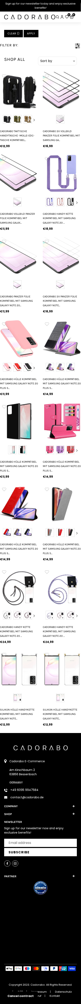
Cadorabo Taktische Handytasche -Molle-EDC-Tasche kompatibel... (17, 136)
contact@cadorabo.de (27, 797)
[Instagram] (15, 863)
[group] (19, 91)
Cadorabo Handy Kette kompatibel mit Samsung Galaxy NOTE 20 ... (59, 218)
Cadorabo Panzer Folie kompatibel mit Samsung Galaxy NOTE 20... (16, 301)
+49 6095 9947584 (24, 790)
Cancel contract (20, 996)
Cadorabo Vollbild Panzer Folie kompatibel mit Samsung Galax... (17, 218)
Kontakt (55, 996)
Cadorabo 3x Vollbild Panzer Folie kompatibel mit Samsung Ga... (61, 136)
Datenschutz (63, 992)
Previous (4, 120)
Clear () (13, 33)
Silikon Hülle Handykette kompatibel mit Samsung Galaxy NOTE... (17, 714)
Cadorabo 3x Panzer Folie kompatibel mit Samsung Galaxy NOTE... (60, 301)
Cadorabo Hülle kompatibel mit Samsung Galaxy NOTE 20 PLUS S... (19, 383)
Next (34, 120)
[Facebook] (7, 863)
